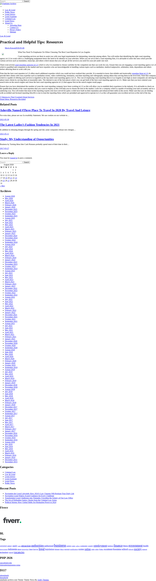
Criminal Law (10, 19)
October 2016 (10, 438)
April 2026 (9, 200)
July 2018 (8, 392)
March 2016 (9, 453)
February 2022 (10, 310)
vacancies (19, 552)
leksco (62, 549)
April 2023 (9, 280)
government (135, 545)
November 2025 (11, 211)
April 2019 (9, 376)
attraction (26, 545)
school (125, 549)
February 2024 (10, 258)
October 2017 (10, 411)
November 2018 (11, 387)
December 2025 (11, 209)
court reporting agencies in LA (26, 65)
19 (6, 178)
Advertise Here (15, 25)
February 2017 (10, 429)
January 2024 (10, 260)
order (93, 549)
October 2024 (10, 240)
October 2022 (10, 293)
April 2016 (9, 451)
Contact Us (14, 27)
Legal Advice (10, 14)
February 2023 (10, 284)
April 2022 (9, 306)
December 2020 (11, 341)
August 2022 (10, 297)
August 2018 (10, 389)
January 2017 (10, 431)
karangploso (25, 549)
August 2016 (10, 442)
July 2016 (8, 444)
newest (67, 549)
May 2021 (9, 330)
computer (83, 546)
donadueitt (4, 578)
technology (4, 552)
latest (31, 549)
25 (4, 181)
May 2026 (9, 198)
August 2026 (10, 196)
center (73, 546)
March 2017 (9, 427)
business (60, 545)
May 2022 (9, 304)
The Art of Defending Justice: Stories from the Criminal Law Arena (31, 500)
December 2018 (11, 385)
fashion (110, 546)
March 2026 (9, 203)
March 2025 (9, 229)
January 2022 (10, 312)
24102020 (3, 546)
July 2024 (8, 247)
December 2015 (11, 460)
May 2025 (9, 225)
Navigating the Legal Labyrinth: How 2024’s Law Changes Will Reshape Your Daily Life (39, 494)
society (138, 548)
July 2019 (8, 372)
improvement (4, 549)
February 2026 (10, 205)
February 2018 (10, 403)
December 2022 (11, 288)
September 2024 (11, 242)
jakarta (19, 549)
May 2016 (9, 449)
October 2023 (10, 266)
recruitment (108, 549)
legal (42, 548)
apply (15, 546)
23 (16, 178)
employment (100, 545)
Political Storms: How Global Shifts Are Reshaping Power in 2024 (30, 502)
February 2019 (10, 381)
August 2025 (10, 218)
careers (69, 546)
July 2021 (8, 326)
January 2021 (10, 339)
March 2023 (9, 282)
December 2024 (11, 236)
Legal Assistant (11, 16)
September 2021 (11, 321)
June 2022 (9, 302)
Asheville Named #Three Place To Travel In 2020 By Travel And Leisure (45, 110)
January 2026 (10, 207)
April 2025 (9, 227)
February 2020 (10, 361)
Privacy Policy (15, 30)
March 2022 (9, 308)
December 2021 (11, 315)
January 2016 (10, 457)
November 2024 (11, 238)
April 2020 (9, 356)
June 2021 (9, 328)
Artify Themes (43, 580)
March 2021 (9, 334)
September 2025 (11, 216)
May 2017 (9, 422)
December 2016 (11, 433)
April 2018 (9, 398)
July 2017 (8, 418)
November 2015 (11, 462)
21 (11, 178)
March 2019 (9, 378)
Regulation (117, 549)
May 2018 (9, 396)
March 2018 (9, 400)
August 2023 (10, 271)
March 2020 (9, 359)
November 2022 (11, 291)
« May (2, 186)
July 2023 (8, 273)
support (144, 549)
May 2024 (9, 251)
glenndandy (4, 575)
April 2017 (9, 424)
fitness (125, 546)
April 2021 (9, 332)
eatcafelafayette (6, 563)
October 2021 (10, 319)
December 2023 (11, 262)
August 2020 (10, 350)
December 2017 (11, 407)
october (81, 549)
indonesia (12, 549)
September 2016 (11, 440)
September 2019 (11, 367)
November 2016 (11, 435)
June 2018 (9, 394)
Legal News (9, 21)
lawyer (35, 549)
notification (74, 549)
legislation (49, 549)
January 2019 (10, 383)
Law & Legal (10, 10)
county (90, 546)
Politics (101, 549)
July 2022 (8, 299)
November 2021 (11, 317)
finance (118, 545)
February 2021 (10, 337)
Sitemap (13, 32)
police (97, 549)
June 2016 (9, 446)
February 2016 (10, 455)
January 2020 (10, 363)
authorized (49, 546)
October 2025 (10, 214)
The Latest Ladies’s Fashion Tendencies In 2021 (29, 124)
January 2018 (10, 405)
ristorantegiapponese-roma (10, 565)
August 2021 (10, 323)
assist (19, 546)
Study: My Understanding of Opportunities (27, 139)
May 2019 (9, 374)
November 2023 (11, 264)
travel (11, 552)
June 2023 (9, 275)
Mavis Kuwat (10, 48)
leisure (57, 549)
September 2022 (11, 295)
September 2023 (11, 269)
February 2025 (10, 231)
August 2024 (10, 244)
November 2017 (11, 409)
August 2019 (10, 370)
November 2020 (11, 343)
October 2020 (10, 345)
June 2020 (9, 352)
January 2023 (10, 286)
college (78, 546)
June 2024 (9, 249)
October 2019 (10, 365)
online (88, 549)
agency (9, 546)
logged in (13, 158)
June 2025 (9, 222)
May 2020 (9, 354)
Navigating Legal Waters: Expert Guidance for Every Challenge (29, 496)
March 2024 (9, 255)
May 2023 (9, 277)
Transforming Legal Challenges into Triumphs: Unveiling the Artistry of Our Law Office (39, 498)
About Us (8, 23)
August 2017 (10, 416)
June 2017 (9, 420)
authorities (37, 545)
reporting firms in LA (140, 73)
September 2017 (11, 414)
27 (9, 181)
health (145, 546)
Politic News (10, 12)
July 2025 (8, 220)
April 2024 (9, 253)
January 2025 (10, 233)
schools (130, 549)
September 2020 (11, 348)
